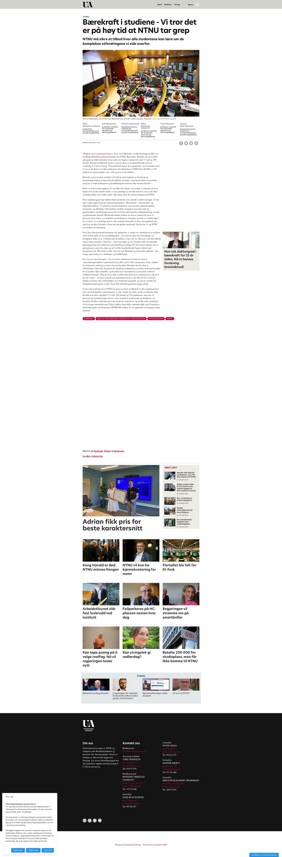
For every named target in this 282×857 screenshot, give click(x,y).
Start (159, 4)
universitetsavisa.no (131, 765)
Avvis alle (48, 850)
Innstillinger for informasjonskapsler (264, 855)
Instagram (119, 451)
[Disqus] (141, 358)
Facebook (98, 451)
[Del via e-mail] (191, 143)
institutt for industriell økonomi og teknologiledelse (121, 319)
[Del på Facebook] (181, 143)
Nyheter (168, 4)
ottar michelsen (156, 319)
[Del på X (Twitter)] (186, 143)
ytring (170, 319)
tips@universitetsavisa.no (134, 751)
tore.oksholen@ (130, 762)
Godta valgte (33, 850)
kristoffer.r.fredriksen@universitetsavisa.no (173, 785)
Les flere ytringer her (93, 456)
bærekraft (88, 319)
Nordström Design (133, 844)
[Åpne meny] (197, 5)
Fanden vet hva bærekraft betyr (97, 153)
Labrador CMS (160, 844)
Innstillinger (18, 850)
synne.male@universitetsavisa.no (171, 750)
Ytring (177, 4)
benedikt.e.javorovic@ (133, 782)
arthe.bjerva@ (170, 766)
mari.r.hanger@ (130, 800)
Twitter (107, 451)
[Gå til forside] (88, 4)
